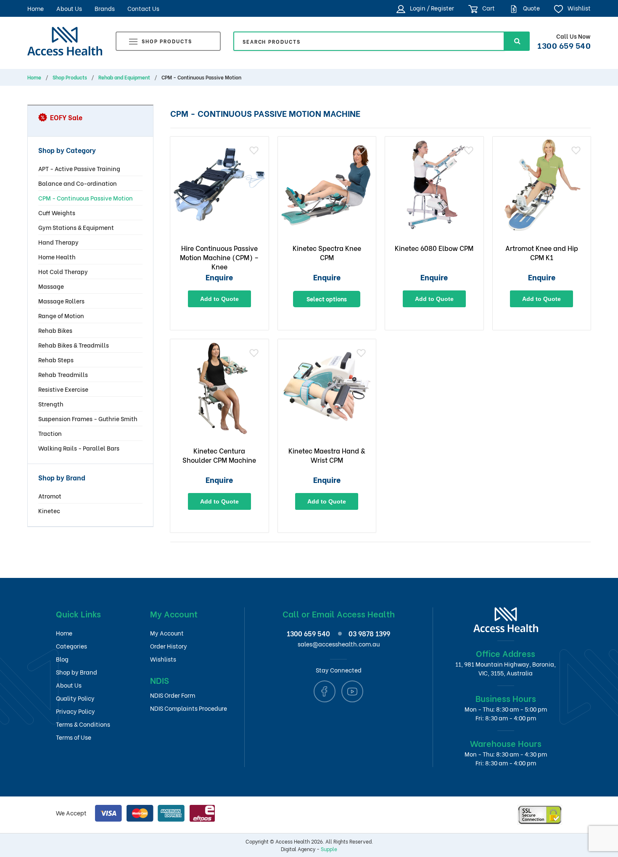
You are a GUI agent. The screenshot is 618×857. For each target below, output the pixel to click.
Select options (326, 298)
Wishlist (578, 7)
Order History (168, 645)
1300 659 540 (564, 45)
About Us (69, 8)
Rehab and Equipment (124, 77)
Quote (531, 7)
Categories (71, 645)
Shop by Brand (76, 671)
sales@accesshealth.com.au (339, 643)
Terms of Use (73, 737)
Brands (105, 8)
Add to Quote (219, 298)
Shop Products (167, 41)
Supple (329, 848)
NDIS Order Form (172, 695)
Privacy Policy (75, 711)
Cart (488, 7)
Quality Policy (75, 698)
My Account (167, 632)
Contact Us (143, 8)
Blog (62, 658)
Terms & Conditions (83, 724)
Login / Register (431, 7)
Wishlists (163, 658)
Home (35, 8)
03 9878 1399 (369, 633)
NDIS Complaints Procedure (188, 708)
